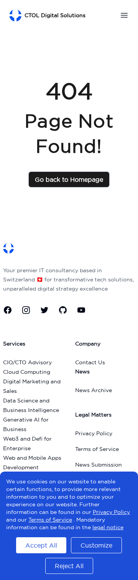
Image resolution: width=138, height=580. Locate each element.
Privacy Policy (93, 433)
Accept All (41, 545)
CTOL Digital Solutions (55, 15)
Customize (96, 545)
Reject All (69, 566)
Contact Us (90, 362)
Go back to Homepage (69, 179)
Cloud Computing (26, 371)
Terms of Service (97, 449)
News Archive (93, 390)
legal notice (107, 527)
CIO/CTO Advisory (27, 362)
